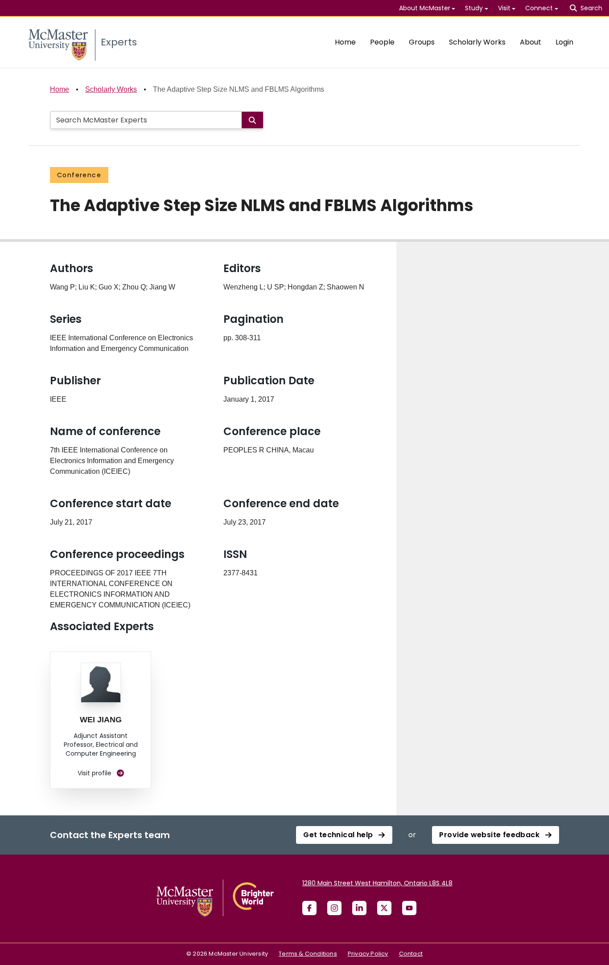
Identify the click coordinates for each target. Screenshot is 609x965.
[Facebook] (309, 908)
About (530, 42)
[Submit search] (252, 120)
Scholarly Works (477, 42)
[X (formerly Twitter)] (384, 908)
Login (564, 42)
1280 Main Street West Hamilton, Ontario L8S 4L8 (377, 883)
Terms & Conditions (308, 953)
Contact (411, 953)
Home (345, 42)
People (382, 42)
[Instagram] (334, 908)
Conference (79, 175)
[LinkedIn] (359, 908)
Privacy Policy (368, 953)
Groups (422, 42)
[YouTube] (409, 908)
